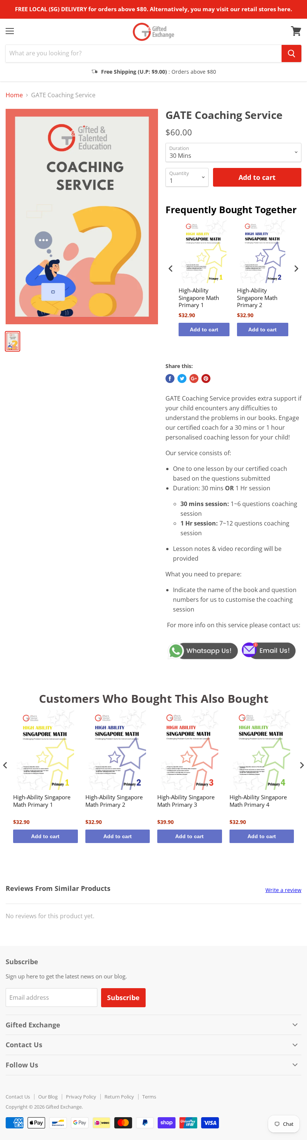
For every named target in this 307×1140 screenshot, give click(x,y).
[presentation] (170, 268)
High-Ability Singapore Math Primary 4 (258, 801)
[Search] (291, 53)
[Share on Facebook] (169, 378)
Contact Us (18, 1096)
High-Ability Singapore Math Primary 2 (257, 298)
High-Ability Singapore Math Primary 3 (186, 801)
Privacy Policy (81, 1096)
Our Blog (48, 1096)
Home (14, 95)
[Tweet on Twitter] (181, 378)
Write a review (283, 890)
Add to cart (204, 329)
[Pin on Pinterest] (205, 378)
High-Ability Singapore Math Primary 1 (199, 298)
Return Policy (119, 1096)
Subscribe (123, 997)
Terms (149, 1096)
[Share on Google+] (193, 378)
